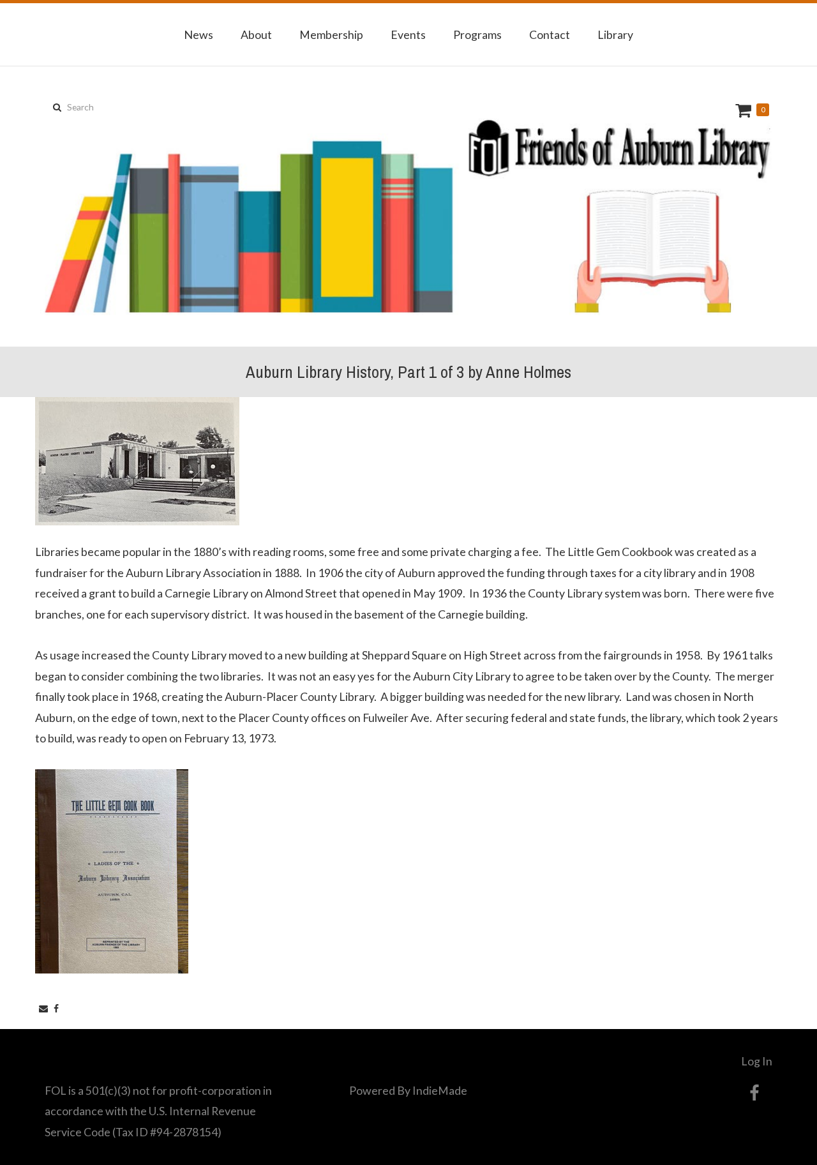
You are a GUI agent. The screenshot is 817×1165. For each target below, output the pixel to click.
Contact (549, 34)
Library (615, 34)
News (198, 34)
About (256, 34)
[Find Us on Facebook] (754, 1093)
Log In (756, 1061)
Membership (331, 34)
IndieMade (439, 1090)
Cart (744, 110)
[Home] (408, 206)
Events (408, 34)
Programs (477, 34)
